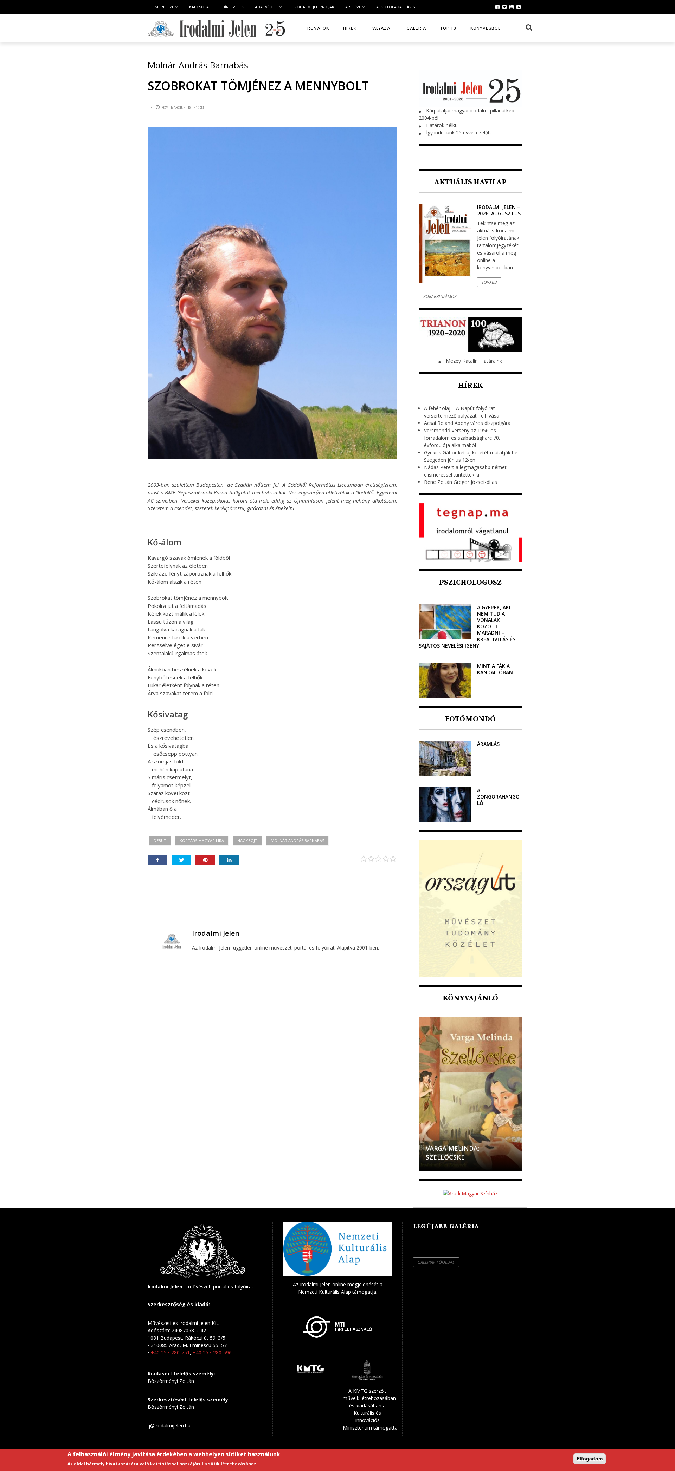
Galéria (416, 28)
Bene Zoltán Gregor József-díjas (460, 482)
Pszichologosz (470, 582)
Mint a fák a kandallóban (495, 669)
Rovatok (318, 28)
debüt (160, 840)
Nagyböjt (247, 840)
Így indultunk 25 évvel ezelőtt (458, 132)
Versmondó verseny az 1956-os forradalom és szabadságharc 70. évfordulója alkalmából (462, 437)
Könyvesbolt (486, 28)
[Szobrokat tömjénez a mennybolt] (272, 293)
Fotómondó (470, 719)
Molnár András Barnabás (297, 840)
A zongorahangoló (498, 796)
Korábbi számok (440, 297)
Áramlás (488, 744)
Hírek (349, 28)
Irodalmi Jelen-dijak (313, 6)
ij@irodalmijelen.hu (169, 1425)
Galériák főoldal (436, 1262)
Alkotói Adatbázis (395, 6)
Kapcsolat (200, 6)
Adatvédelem (268, 6)
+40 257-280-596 (212, 1352)
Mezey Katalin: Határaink (474, 360)
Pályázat (382, 28)
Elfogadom (590, 1459)
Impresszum (166, 6)
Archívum (355, 6)
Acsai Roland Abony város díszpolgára (467, 423)
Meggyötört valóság (463, 1157)
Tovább (489, 282)
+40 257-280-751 (170, 1352)
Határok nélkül (442, 125)
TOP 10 (448, 28)
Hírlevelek (233, 6)
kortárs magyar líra (202, 840)
